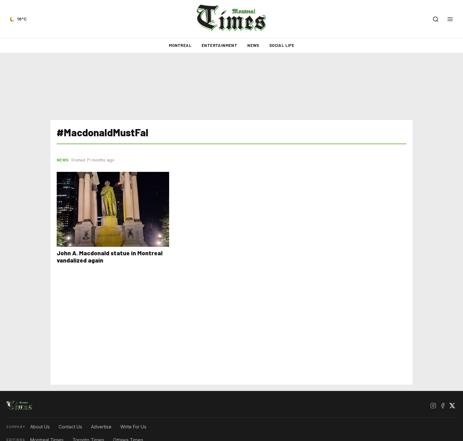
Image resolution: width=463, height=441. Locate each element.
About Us (40, 426)
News (253, 45)
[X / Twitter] (452, 405)
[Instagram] (433, 405)
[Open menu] (450, 19)
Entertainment (219, 45)
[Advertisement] (231, 86)
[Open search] (435, 19)
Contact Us (70, 426)
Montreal (180, 45)
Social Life (281, 45)
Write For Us (133, 426)
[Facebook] (442, 405)
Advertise (101, 426)
